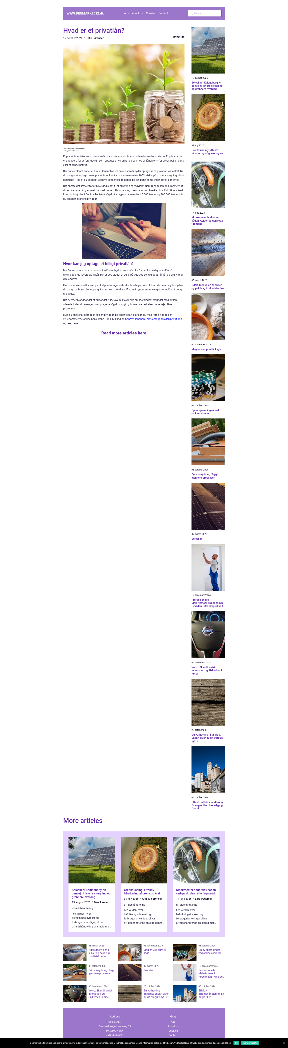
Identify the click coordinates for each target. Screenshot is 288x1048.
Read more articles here (123, 333)
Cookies (150, 13)
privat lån (178, 36)
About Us (137, 13)
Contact (163, 13)
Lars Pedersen (203, 898)
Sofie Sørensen (95, 38)
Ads (126, 13)
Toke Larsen (101, 902)
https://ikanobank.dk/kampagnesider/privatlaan (153, 319)
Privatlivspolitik (250, 1043)
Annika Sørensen (152, 898)
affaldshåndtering (82, 908)
